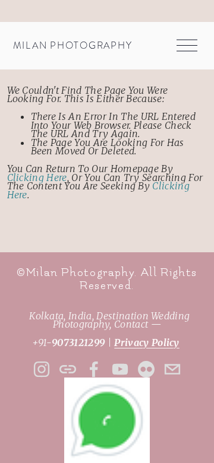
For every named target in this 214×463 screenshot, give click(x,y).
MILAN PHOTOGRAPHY (73, 45)
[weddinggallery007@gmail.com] (172, 369)
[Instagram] (41, 369)
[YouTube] (120, 369)
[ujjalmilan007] (146, 369)
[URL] (67, 369)
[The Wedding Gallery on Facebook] (94, 369)
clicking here (37, 177)
